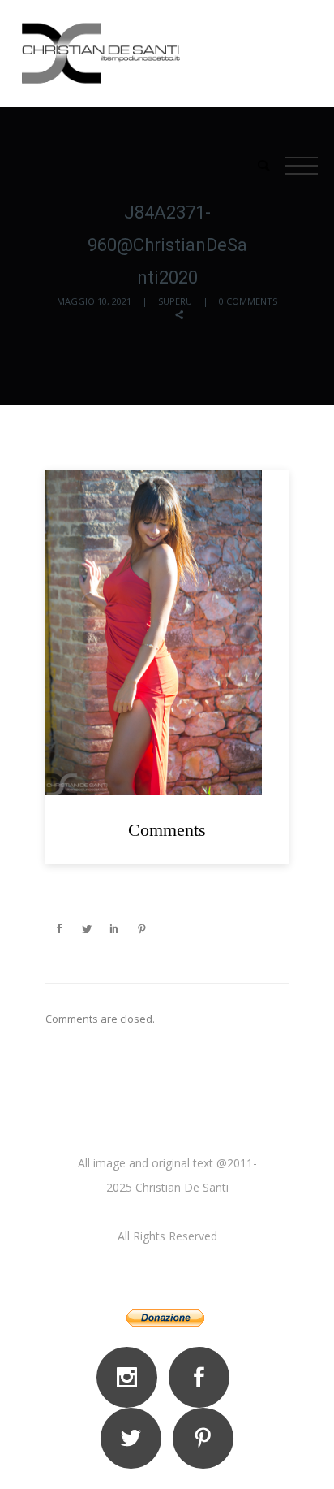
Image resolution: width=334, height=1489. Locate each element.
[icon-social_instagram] (130, 1377)
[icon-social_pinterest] (203, 1438)
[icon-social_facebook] (203, 1377)
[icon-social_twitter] (135, 1438)
